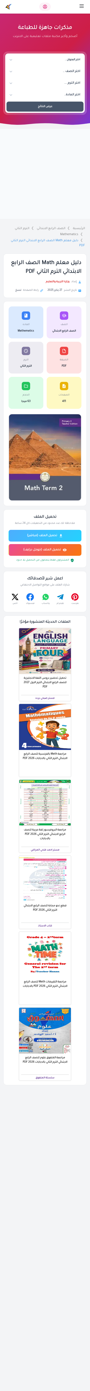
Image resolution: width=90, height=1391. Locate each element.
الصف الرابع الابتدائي (51, 228)
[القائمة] (81, 6)
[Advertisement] (45, 174)
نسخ (18, 290)
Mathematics (69, 234)
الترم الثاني (22, 228)
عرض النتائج (45, 106)
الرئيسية (79, 228)
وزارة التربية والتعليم (57, 281)
